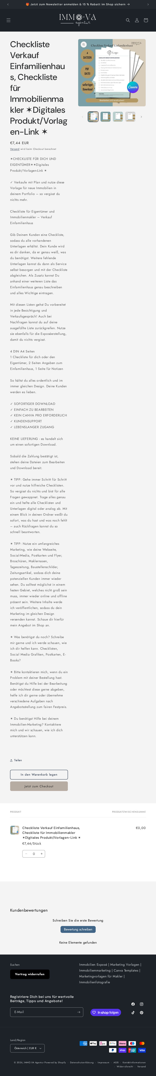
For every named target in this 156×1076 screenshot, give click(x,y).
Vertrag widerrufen (30, 974)
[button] (8, 20)
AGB (116, 1062)
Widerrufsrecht (125, 1066)
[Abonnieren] (78, 1012)
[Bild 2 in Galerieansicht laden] (105, 117)
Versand (15, 149)
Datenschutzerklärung (81, 1062)
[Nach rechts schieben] (141, 116)
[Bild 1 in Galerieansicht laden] (93, 117)
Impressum (103, 1062)
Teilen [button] (18, 760)
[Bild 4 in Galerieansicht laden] (130, 117)
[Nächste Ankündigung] (148, 4)
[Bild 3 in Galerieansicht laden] (118, 117)
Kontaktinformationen (134, 1062)
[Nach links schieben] (82, 116)
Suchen (15, 965)
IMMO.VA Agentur (34, 1062)
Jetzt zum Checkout (39, 786)
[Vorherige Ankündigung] (7, 4)
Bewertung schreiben (78, 929)
